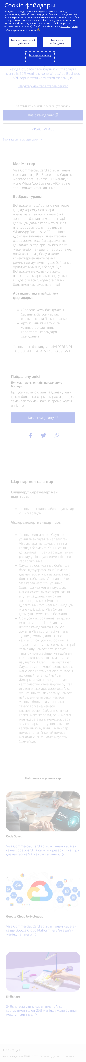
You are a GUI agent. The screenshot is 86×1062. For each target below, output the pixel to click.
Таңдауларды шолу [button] (40, 55)
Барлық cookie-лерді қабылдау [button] (23, 41)
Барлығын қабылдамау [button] (57, 41)
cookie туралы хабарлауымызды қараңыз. (41, 28)
